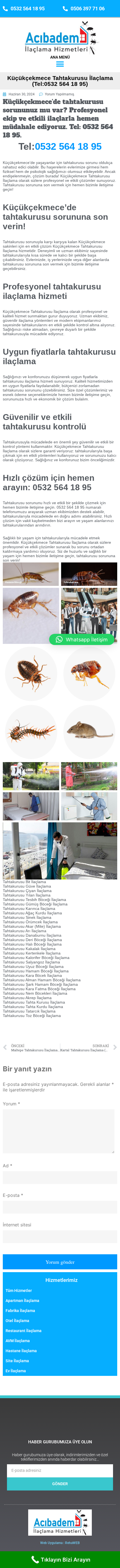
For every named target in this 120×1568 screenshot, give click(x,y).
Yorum (11, 1103)
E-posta (13, 1195)
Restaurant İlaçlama (24, 1330)
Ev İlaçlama (16, 1371)
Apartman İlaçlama (22, 1300)
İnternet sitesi (17, 1225)
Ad (7, 1165)
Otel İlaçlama (17, 1320)
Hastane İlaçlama (21, 1351)
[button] (60, 64)
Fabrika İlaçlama (20, 1310)
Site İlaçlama (17, 1361)
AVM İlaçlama (18, 1341)
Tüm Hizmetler (19, 1290)
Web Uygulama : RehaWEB (60, 1543)
